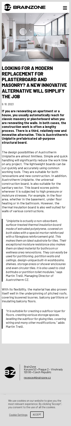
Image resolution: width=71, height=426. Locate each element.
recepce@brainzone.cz (37, 377)
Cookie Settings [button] (18, 414)
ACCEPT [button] (37, 414)
